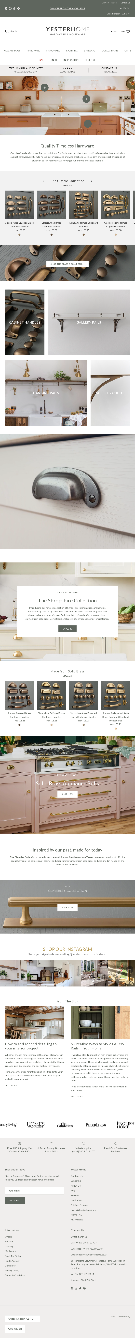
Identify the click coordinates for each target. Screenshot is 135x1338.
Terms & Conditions (15, 1275)
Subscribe (15, 1200)
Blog (73, 1190)
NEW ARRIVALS (12, 50)
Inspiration (76, 1200)
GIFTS (127, 50)
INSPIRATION (71, 60)
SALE (42, 60)
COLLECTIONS (110, 50)
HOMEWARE (53, 50)
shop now (68, 794)
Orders (8, 1236)
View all (67, 186)
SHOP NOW (68, 907)
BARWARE (89, 50)
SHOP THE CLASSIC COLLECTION (67, 264)
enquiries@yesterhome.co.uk (92, 1254)
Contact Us (125, 3)
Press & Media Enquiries (83, 1209)
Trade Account (12, 1260)
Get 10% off (15, 1328)
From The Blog (67, 1001)
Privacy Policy (12, 1270)
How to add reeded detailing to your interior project (31, 1046)
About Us (76, 1185)
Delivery (105, 3)
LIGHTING (72, 50)
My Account (11, 1251)
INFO (54, 60)
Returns (115, 3)
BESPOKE (90, 60)
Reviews (75, 1195)
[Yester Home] (67, 31)
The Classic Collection (67, 181)
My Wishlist (125, 8)
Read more (11, 1086)
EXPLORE (67, 629)
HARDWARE (33, 50)
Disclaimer (10, 1265)
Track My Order (13, 1256)
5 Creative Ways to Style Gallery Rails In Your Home (97, 1046)
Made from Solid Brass (67, 671)
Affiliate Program (79, 1205)
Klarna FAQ (76, 1214)
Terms (112, 1316)
